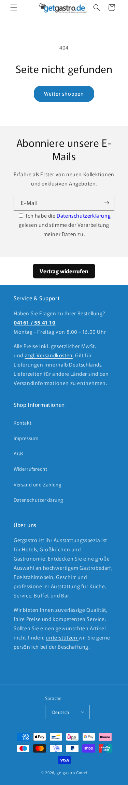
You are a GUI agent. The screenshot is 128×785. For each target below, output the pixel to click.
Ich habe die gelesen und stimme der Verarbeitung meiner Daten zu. (65, 224)
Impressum (26, 438)
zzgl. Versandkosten (48, 355)
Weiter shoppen (64, 93)
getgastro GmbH (72, 772)
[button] (13, 7)
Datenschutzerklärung (84, 215)
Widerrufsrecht (30, 468)
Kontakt (22, 422)
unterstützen (62, 637)
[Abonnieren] (106, 203)
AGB (18, 453)
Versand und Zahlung (37, 484)
